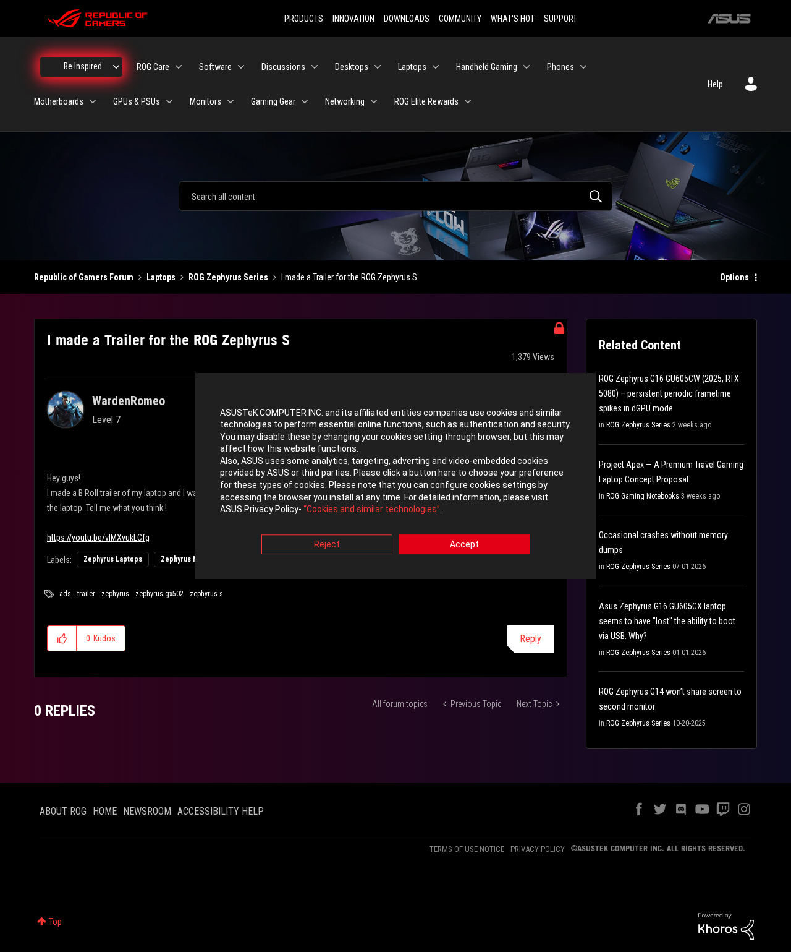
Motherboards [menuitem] (58, 101)
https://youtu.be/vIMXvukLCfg (98, 537)
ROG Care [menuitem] (153, 67)
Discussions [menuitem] (283, 67)
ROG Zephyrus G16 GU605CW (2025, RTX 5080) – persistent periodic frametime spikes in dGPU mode (669, 393)
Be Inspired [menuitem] (83, 66)
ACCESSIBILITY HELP (220, 811)
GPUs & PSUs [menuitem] (136, 101)
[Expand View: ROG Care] (178, 66)
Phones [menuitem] (560, 67)
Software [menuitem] (215, 67)
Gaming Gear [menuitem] (273, 101)
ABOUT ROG (63, 811)
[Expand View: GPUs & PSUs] (169, 101)
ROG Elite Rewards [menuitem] (426, 101)
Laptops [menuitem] (412, 67)
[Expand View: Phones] (583, 66)
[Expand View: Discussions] (314, 66)
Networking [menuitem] (345, 101)
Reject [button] (327, 544)
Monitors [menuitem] (205, 101)
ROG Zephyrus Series (228, 277)
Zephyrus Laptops (112, 559)
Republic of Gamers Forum (83, 277)
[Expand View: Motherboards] (93, 101)
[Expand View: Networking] (374, 101)
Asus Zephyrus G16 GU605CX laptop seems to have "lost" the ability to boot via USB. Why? (667, 621)
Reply (530, 639)
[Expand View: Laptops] (435, 66)
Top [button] (55, 922)
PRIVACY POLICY (537, 849)
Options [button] (734, 277)
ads (65, 594)
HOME (105, 811)
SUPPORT (560, 19)
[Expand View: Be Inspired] (116, 67)
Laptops (161, 277)
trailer (86, 594)
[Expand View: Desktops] (377, 66)
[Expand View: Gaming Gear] (304, 101)
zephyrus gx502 (159, 594)
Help (715, 84)
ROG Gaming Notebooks (642, 496)
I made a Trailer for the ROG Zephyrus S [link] (349, 277)
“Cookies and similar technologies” (371, 510)
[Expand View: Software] (241, 66)
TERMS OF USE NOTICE (466, 849)
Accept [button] (464, 544)
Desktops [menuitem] (351, 67)
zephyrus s (206, 594)
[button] (62, 638)
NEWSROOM (147, 811)
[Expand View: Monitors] (230, 101)
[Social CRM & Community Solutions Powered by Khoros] (726, 925)
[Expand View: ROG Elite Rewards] (468, 101)
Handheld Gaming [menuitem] (486, 67)
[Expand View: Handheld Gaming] (526, 66)
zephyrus (115, 594)
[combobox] (395, 196)
